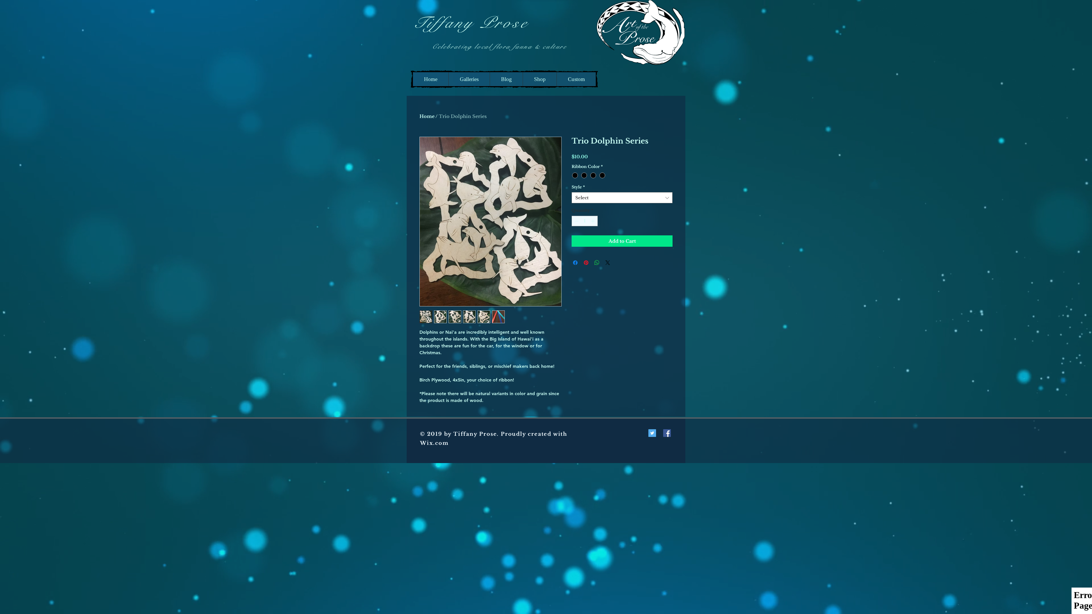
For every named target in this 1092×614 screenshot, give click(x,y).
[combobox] (622, 197)
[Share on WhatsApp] (596, 262)
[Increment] (593, 221)
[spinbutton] (585, 221)
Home (427, 116)
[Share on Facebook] (575, 262)
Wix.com (434, 443)
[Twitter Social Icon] (652, 433)
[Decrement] (576, 221)
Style (578, 187)
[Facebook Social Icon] (667, 433)
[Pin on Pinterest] (586, 262)
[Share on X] (607, 262)
